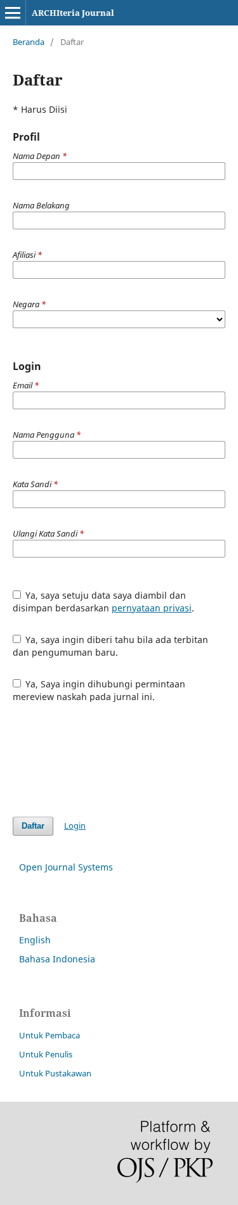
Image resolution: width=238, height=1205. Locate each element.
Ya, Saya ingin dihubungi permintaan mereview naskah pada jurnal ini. (99, 690)
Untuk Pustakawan (55, 1073)
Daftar (33, 826)
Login (75, 825)
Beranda (28, 42)
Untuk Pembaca (49, 1035)
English (35, 940)
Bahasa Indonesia (57, 959)
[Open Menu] (12, 12)
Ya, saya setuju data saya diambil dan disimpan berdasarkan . (103, 601)
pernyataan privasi (152, 608)
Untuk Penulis (45, 1054)
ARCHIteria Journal (73, 12)
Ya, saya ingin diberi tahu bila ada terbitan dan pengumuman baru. (111, 646)
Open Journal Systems (66, 867)
